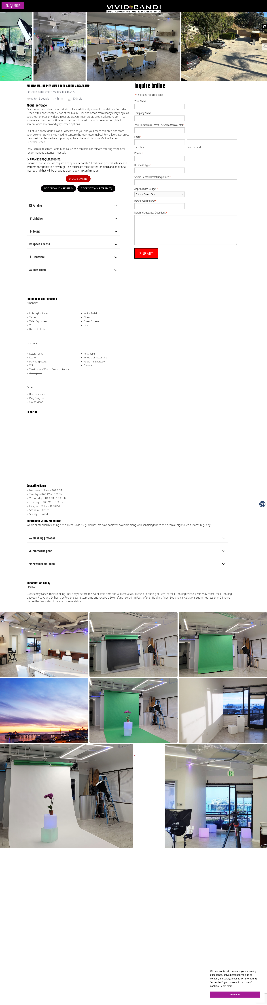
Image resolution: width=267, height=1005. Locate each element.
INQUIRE (13, 5)
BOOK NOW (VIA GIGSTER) (58, 188)
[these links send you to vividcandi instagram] (264, 26)
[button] (133, 46)
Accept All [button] (235, 994)
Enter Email (139, 146)
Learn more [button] (226, 986)
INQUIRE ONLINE (78, 178)
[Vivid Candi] (133, 9)
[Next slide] (264, 46)
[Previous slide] (2, 46)
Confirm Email (194, 146)
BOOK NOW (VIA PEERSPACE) (96, 188)
